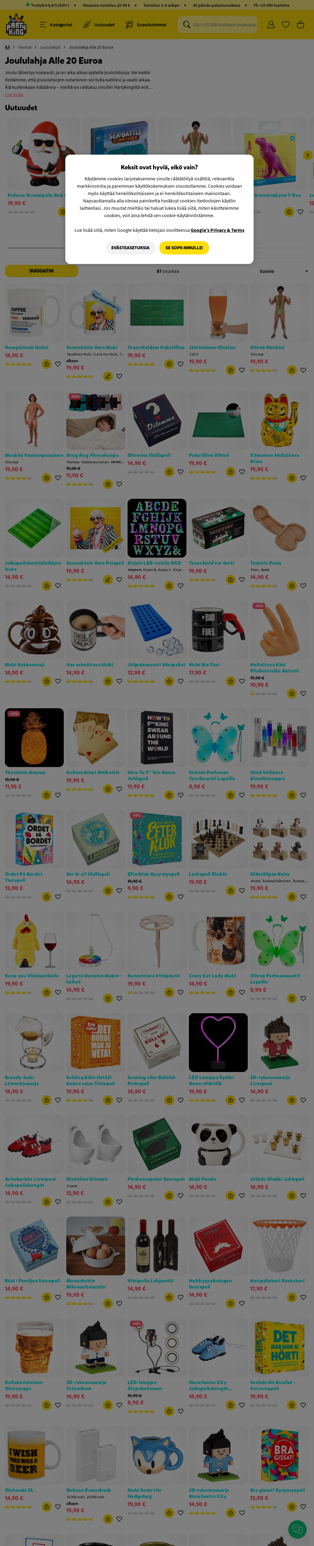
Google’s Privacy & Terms (217, 230)
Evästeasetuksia (130, 248)
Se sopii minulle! (184, 248)
